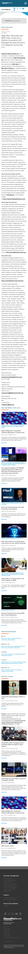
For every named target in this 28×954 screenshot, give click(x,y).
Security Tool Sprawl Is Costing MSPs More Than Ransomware (13, 614)
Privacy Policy (7, 932)
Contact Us (6, 926)
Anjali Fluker (12, 582)
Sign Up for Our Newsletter (10, 887)
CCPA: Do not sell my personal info (12, 937)
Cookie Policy (7, 934)
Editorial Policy (7, 935)
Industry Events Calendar (10, 899)
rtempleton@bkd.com (7, 404)
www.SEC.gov (10, 195)
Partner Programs (16, 463)
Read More (4, 443)
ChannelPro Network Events (10, 897)
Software (15, 426)
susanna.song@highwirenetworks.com (12, 393)
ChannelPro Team (12, 434)
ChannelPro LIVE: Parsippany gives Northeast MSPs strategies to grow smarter (12, 744)
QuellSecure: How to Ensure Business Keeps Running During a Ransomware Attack (13, 662)
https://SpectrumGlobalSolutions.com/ (14, 199)
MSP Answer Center (14, 538)
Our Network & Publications (10, 883)
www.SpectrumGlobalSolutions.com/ (11, 377)
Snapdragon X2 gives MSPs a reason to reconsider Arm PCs (13, 779)
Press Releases (7, 27)
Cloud (12, 425)
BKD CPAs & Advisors (7, 68)
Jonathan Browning (13, 748)
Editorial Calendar (8, 882)
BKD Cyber (16, 64)
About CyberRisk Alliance (9, 880)
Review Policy (7, 928)
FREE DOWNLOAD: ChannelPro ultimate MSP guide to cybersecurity (12, 431)
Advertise (6, 906)
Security (11, 426)
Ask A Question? (7, 891)
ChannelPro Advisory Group (10, 885)
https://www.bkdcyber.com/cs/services (12, 281)
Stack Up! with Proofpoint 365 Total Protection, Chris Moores (12, 508)
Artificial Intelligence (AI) (7, 462)
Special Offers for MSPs (9, 889)
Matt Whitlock (12, 475)
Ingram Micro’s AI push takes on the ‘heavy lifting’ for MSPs (12, 579)
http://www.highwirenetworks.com (16, 252)
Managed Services (18, 425)
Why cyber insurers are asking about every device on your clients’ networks (13, 542)
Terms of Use (7, 930)
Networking (9, 463)
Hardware (17, 462)
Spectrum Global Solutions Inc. (10, 54)
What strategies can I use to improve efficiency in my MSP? (11, 670)
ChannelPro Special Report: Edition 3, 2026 (13, 697)
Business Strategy (5, 425)
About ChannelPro (8, 878)
